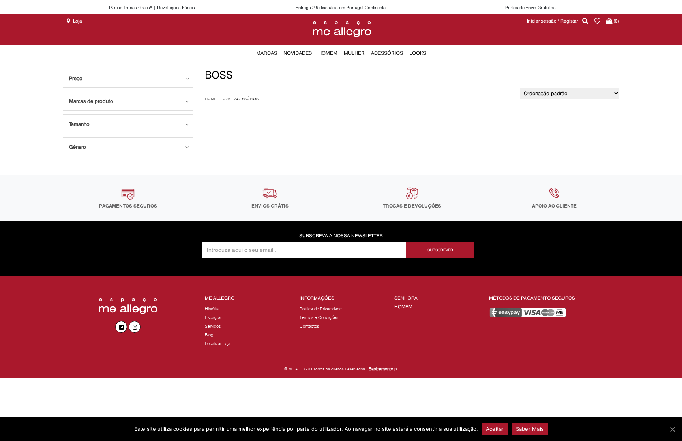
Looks (417, 53)
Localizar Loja (217, 343)
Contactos (309, 326)
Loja (77, 21)
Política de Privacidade (321, 309)
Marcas (266, 53)
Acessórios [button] (387, 53)
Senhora (406, 298)
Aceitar (495, 429)
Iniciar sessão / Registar (552, 21)
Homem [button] (327, 53)
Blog (209, 335)
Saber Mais (530, 429)
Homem (403, 307)
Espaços (213, 317)
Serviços (213, 326)
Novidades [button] (297, 53)
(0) (615, 21)
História (212, 309)
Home (210, 98)
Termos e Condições (319, 317)
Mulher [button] (354, 53)
